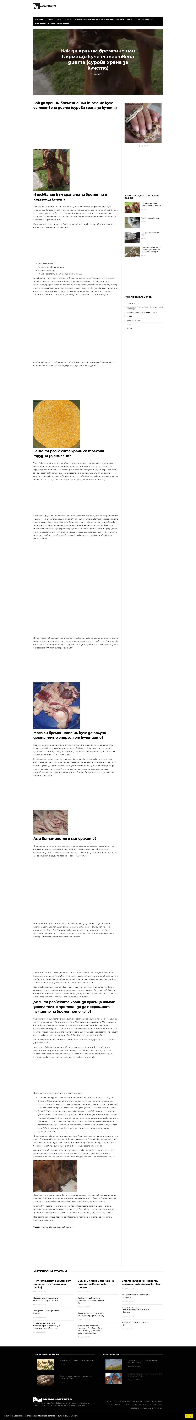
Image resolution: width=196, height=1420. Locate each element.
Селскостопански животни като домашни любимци (99, 19)
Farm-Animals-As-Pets (142, 1404)
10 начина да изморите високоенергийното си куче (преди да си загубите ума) (46, 1325)
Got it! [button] (188, 1416)
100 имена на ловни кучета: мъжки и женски (151, 204)
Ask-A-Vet (126, 1404)
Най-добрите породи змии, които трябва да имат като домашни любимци (140, 124)
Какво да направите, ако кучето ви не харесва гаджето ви (92, 1300)
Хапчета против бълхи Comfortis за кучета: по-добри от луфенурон (150, 250)
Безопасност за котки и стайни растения (77, 1360)
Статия (68, 1227)
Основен (39, 19)
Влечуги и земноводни (140, 114)
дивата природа (55, 1227)
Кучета (68, 19)
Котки (129, 328)
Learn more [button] (73, 1416)
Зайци (130, 19)
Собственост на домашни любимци (52, 23)
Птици (50, 19)
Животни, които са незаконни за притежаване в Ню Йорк (135, 1309)
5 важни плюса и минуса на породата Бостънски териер (96, 1284)
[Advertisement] (75, 130)
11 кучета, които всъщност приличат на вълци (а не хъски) (52, 1284)
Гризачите (131, 303)
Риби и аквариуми (145, 19)
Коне (58, 19)
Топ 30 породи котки (150, 218)
